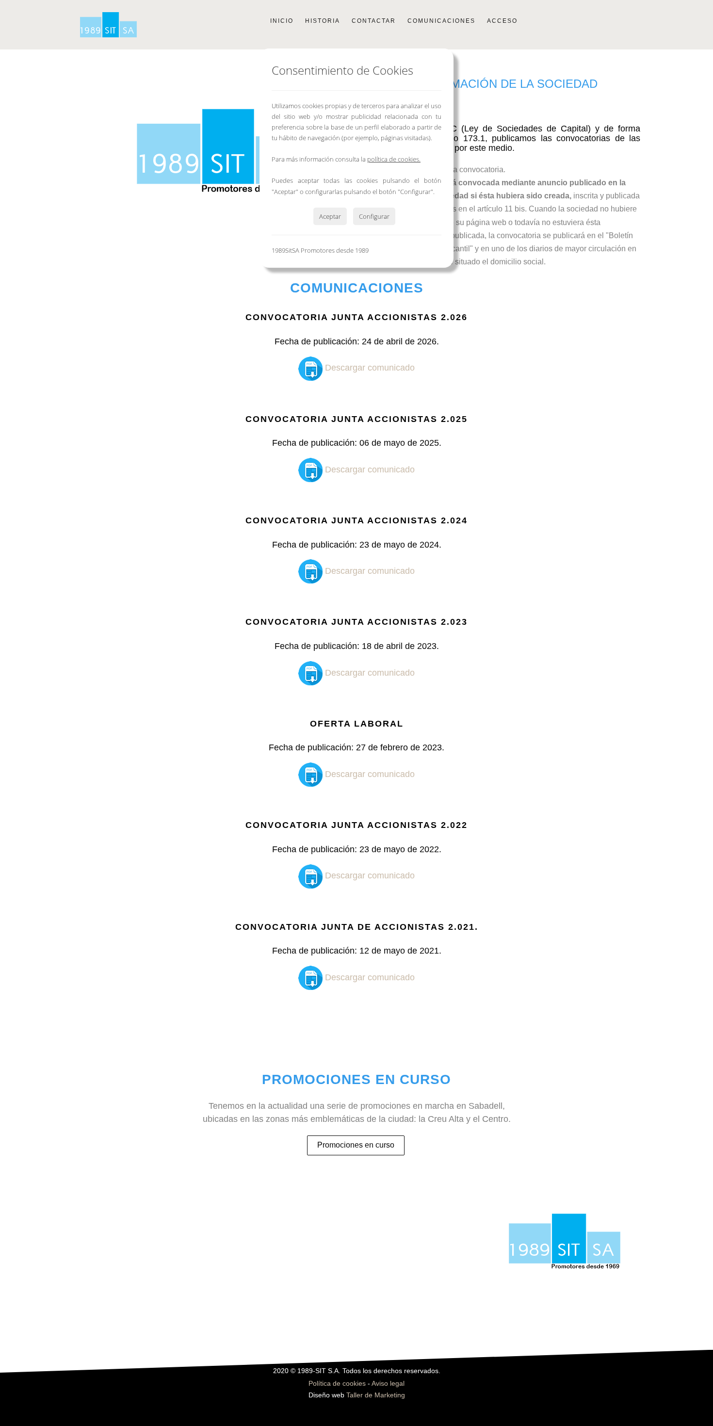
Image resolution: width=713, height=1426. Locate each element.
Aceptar (330, 216)
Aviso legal (388, 1383)
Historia (322, 20)
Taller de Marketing (375, 1395)
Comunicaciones (441, 20)
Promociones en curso (355, 1145)
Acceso (502, 20)
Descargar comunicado (369, 368)
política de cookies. (394, 159)
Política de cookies (337, 1383)
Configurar (374, 216)
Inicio (281, 20)
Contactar (374, 20)
